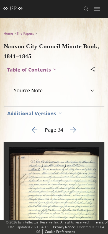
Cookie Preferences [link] (60, 231)
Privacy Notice (64, 227)
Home (8, 33)
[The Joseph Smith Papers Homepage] (13, 8)
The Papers (25, 33)
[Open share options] (93, 70)
